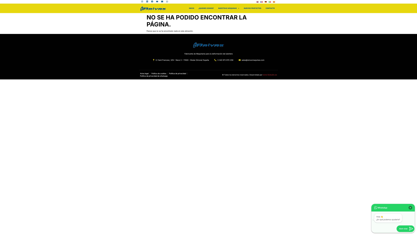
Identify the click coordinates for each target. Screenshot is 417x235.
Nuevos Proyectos (252, 8)
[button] (410, 208)
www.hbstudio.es (270, 75)
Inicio (191, 8)
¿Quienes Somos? (206, 8)
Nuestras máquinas (227, 8)
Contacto (270, 8)
